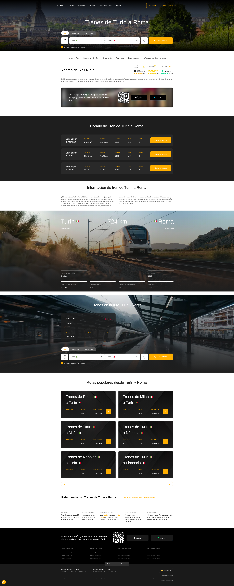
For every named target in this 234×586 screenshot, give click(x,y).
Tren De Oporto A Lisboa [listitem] (96, 548)
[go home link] (60, 5)
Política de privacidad (167, 580)
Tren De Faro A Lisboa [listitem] (95, 555)
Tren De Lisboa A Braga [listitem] (67, 558)
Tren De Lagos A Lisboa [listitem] (96, 552)
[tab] (73, 58)
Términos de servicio (167, 578)
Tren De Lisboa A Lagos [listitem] (67, 552)
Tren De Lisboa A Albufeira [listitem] (124, 548)
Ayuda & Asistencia (167, 575)
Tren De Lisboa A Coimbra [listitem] (124, 555)
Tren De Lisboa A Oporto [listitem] (67, 548)
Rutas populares (133, 58)
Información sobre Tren (91, 58)
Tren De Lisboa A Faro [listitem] (66, 555)
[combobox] (82, 40)
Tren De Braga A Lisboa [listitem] (96, 558)
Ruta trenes (120, 58)
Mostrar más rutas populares (115, 564)
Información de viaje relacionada (155, 58)
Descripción (107, 58)
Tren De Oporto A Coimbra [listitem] (124, 558)
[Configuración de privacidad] (4, 582)
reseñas (105, 515)
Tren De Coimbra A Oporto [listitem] (153, 558)
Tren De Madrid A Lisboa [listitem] (152, 552)
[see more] (108, 411)
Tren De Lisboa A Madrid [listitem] (124, 552)
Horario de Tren (73, 58)
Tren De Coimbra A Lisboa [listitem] (153, 555)
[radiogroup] (78, 33)
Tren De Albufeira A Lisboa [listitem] (153, 548)
